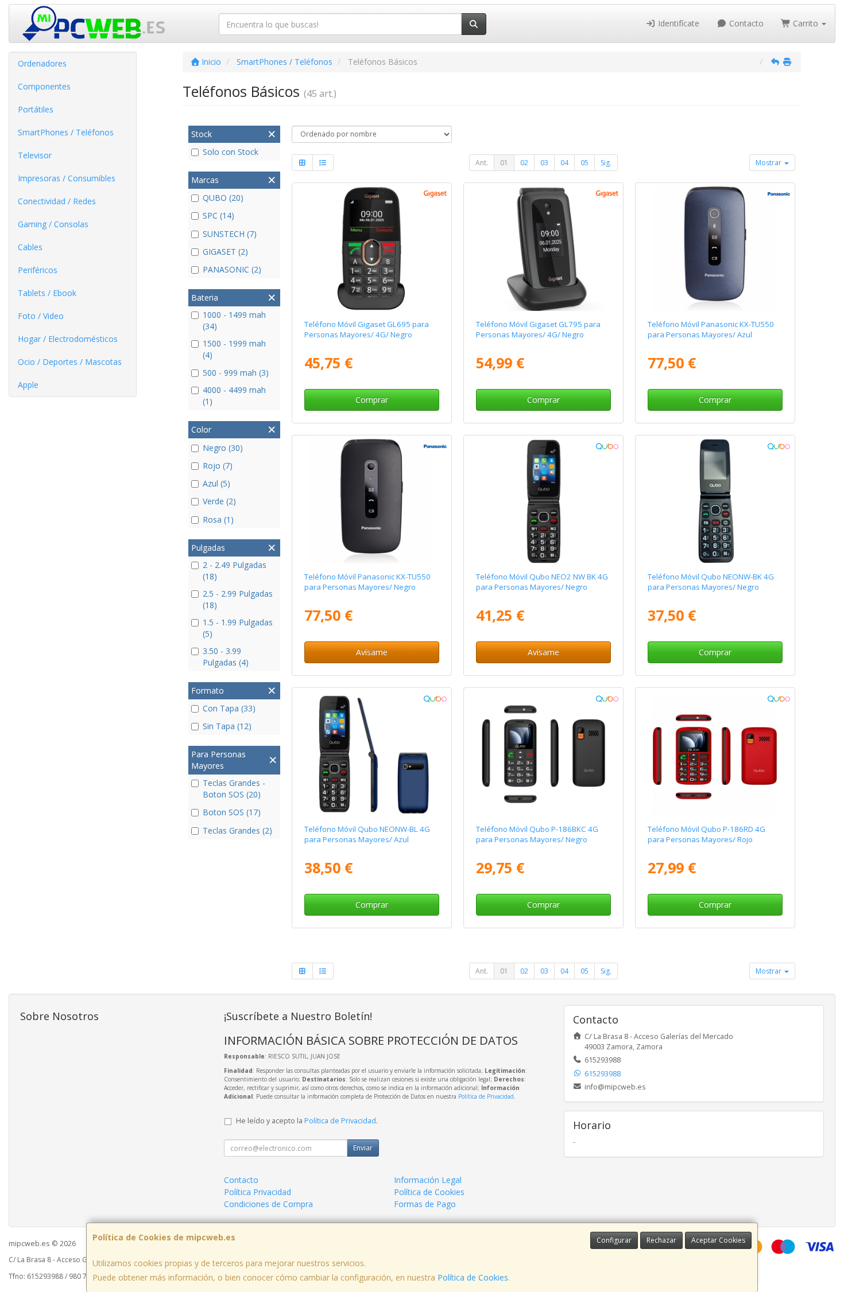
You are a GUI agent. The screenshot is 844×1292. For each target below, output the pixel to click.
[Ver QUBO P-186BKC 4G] (543, 753)
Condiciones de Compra (268, 1203)
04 (564, 163)
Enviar (363, 1148)
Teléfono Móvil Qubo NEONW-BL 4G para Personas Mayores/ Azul (367, 834)
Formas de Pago (425, 1203)
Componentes (44, 86)
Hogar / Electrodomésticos (68, 338)
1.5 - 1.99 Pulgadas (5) (238, 628)
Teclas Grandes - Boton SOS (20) (234, 788)
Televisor (35, 155)
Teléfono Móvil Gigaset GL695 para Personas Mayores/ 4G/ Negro (366, 329)
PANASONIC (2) (232, 269)
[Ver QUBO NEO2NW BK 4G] (543, 501)
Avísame (372, 652)
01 (504, 163)
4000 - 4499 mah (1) (234, 395)
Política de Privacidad (486, 1096)
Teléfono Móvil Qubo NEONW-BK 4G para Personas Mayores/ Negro (711, 581)
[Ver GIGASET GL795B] (543, 249)
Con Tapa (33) (229, 708)
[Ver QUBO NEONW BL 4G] (371, 753)
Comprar (371, 399)
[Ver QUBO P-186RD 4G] (715, 753)
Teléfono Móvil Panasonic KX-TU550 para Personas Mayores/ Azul (711, 329)
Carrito (805, 23)
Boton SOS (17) (232, 812)
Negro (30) (223, 447)
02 (524, 163)
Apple (28, 384)
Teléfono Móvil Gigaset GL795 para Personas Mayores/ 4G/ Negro (538, 329)
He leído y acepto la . (307, 1121)
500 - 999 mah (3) (236, 372)
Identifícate (677, 23)
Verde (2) (219, 501)
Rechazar (661, 1240)
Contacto (745, 23)
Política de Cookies (473, 1277)
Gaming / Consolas (53, 224)
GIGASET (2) (225, 251)
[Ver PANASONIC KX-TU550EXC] (715, 249)
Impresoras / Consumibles (66, 178)
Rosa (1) (218, 519)
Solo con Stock (230, 151)
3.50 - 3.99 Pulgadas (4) (226, 656)
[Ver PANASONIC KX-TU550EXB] (371, 501)
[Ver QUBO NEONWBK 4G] (715, 501)
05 (584, 163)
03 (544, 163)
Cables (30, 247)
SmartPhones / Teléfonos (66, 132)
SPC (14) (218, 215)
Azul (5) (216, 483)
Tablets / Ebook (47, 292)
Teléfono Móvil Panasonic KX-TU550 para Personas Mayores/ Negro (367, 581)
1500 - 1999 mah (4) (234, 349)
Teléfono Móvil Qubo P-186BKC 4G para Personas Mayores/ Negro (537, 834)
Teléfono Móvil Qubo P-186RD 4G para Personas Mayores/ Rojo (706, 834)
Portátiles (35, 109)
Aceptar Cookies (718, 1240)
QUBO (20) (223, 197)
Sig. (606, 163)
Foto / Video (41, 315)
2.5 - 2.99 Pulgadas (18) (238, 599)
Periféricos (37, 269)
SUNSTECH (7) (230, 233)
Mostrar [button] (769, 163)
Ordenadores (42, 63)
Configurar (614, 1240)
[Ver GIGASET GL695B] (371, 249)
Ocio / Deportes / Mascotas (70, 361)
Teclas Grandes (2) (237, 830)
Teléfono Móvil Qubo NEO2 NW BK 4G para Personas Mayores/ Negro (542, 581)
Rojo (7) (218, 465)
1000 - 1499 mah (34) (234, 320)
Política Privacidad (257, 1191)
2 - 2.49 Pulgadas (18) (234, 570)
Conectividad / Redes (57, 201)
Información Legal (428, 1179)
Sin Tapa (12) (227, 726)
